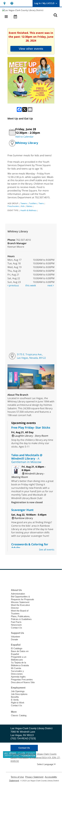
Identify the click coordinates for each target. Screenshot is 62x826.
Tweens (23, 203)
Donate (14, 639)
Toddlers (33, 203)
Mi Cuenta (16, 668)
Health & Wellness (28, 210)
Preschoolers (13, 206)
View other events (31, 48)
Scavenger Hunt (22, 510)
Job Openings (18, 691)
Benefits (15, 697)
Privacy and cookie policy (18, 798)
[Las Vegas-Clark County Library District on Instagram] (27, 578)
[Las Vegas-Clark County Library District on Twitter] (20, 578)
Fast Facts (16, 622)
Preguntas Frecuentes (22, 679)
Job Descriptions (19, 694)
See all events (46, 549)
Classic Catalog (18, 715)
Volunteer (15, 636)
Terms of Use (17, 777)
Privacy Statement (34, 777)
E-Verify (15, 699)
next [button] (50, 285)
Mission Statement (20, 602)
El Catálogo (16, 648)
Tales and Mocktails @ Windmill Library (26, 458)
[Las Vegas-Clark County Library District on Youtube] (34, 578)
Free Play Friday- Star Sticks (30, 427)
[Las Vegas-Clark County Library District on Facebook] (13, 578)
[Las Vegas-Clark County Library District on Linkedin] (41, 578)
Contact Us (16, 627)
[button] (6, 16)
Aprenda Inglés (18, 676)
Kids (23, 206)
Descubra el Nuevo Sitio (23, 682)
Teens (41, 203)
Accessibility (36, 798)
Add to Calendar (24, 136)
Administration (18, 593)
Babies (29, 206)
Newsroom (16, 625)
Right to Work (17, 702)
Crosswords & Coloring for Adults (29, 546)
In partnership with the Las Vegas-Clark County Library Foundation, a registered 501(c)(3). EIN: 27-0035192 (35, 757)
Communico (49, 798)
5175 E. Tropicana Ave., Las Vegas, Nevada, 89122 (31, 356)
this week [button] (30, 285)
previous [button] (13, 285)
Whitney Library (26, 143)
